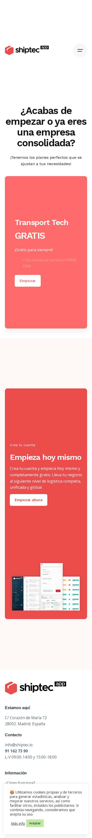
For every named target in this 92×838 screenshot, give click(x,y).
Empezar (28, 281)
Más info (18, 823)
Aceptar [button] (35, 823)
